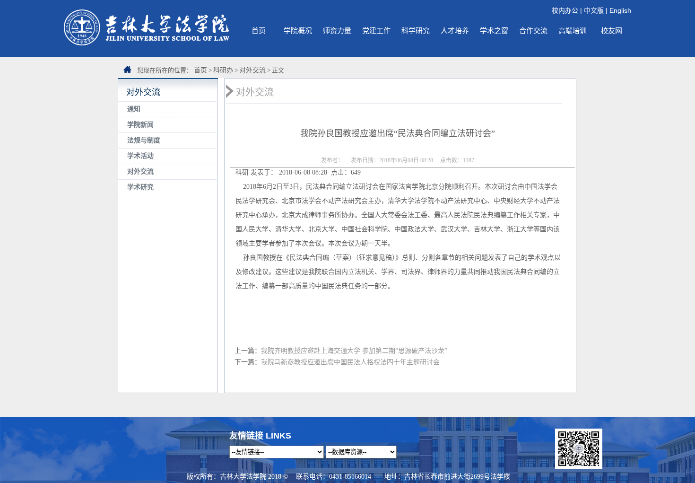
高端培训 (572, 30)
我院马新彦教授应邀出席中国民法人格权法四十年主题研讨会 (350, 362)
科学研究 (415, 30)
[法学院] (146, 43)
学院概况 (298, 30)
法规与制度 (143, 140)
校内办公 (565, 10)
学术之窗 (494, 30)
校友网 (611, 30)
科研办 (223, 70)
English (620, 10)
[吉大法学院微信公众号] (578, 466)
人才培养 (455, 30)
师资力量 (337, 30)
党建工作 (376, 30)
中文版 (594, 10)
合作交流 (533, 30)
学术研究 (140, 187)
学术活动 (140, 155)
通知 (133, 109)
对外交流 (252, 70)
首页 (259, 30)
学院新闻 (140, 124)
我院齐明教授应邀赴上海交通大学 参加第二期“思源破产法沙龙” (354, 350)
